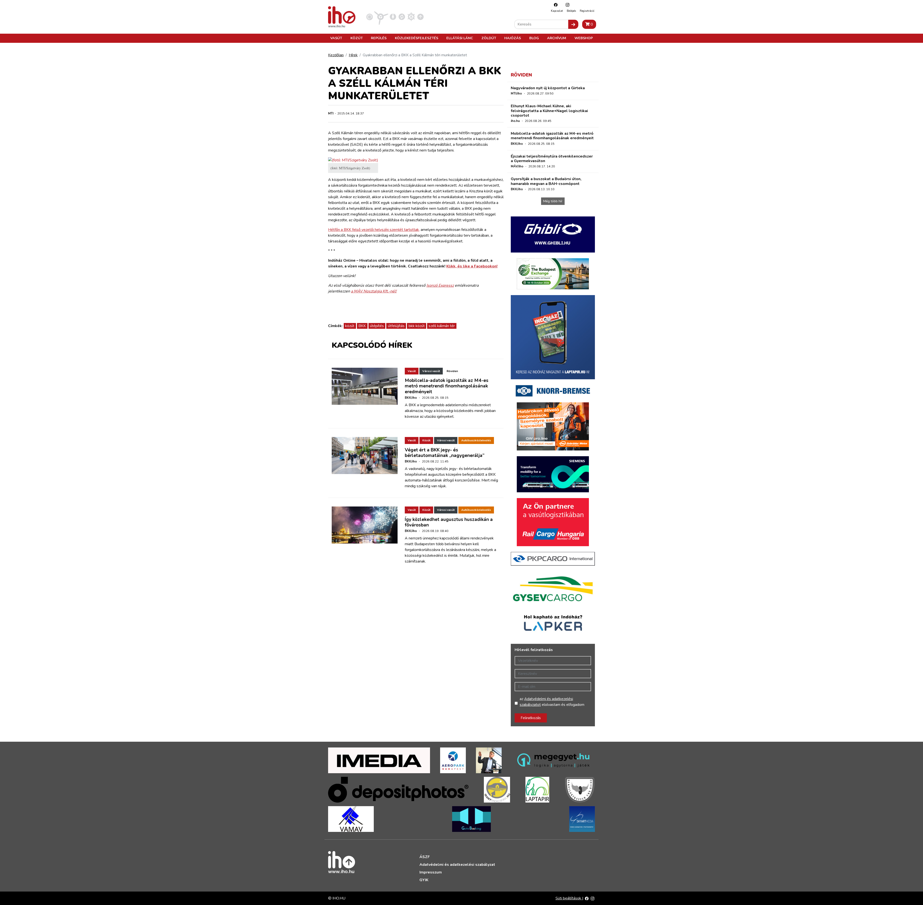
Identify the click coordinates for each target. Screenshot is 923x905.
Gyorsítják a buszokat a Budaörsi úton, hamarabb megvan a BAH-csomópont (546, 181)
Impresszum (430, 872)
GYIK (423, 880)
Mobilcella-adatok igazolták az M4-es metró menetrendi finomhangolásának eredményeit (446, 386)
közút (349, 326)
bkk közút (417, 326)
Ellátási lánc (459, 38)
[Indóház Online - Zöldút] (402, 16)
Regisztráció (587, 11)
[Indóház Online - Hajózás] (411, 16)
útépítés (377, 326)
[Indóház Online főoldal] (420, 16)
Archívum (556, 38)
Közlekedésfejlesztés (416, 38)
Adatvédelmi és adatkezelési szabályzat (457, 864)
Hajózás (512, 38)
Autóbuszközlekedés (476, 440)
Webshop (583, 38)
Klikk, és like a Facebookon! (472, 266)
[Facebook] (554, 4)
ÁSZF (424, 857)
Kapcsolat (557, 11)
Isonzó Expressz (440, 285)
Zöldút (488, 38)
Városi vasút (431, 371)
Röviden (452, 371)
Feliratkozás (531, 718)
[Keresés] (573, 24)
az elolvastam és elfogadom (552, 701)
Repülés (379, 38)
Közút (356, 38)
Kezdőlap (336, 55)
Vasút (336, 38)
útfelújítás (396, 326)
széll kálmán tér (442, 326)
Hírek (353, 55)
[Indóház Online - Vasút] (369, 16)
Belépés (571, 11)
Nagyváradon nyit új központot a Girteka (548, 88)
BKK (362, 326)
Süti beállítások (568, 898)
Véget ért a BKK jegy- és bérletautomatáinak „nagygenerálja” (444, 453)
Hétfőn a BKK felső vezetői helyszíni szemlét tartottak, (374, 229)
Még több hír (552, 201)
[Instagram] (566, 4)
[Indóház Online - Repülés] (381, 16)
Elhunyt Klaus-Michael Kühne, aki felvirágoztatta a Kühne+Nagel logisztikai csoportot (549, 110)
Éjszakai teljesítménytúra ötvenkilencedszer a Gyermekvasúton (552, 159)
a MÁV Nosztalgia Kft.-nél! (374, 291)
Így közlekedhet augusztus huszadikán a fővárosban (449, 522)
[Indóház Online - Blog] (393, 16)
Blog (534, 38)
